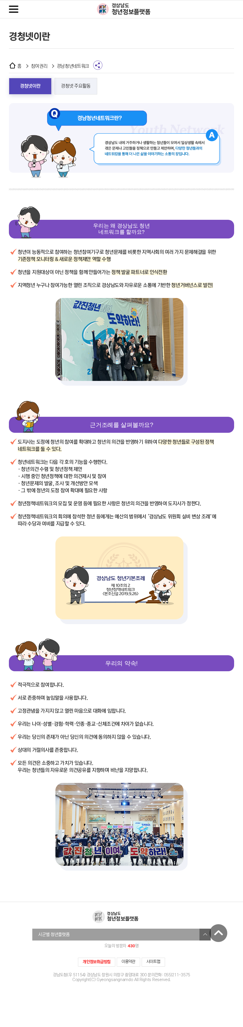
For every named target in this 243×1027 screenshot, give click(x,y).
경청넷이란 (30, 86)
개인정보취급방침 (97, 961)
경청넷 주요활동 (76, 86)
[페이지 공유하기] (98, 65)
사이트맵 (153, 961)
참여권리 (39, 66)
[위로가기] (218, 933)
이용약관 (128, 961)
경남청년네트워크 (73, 66)
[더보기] (205, 935)
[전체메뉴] (13, 9)
